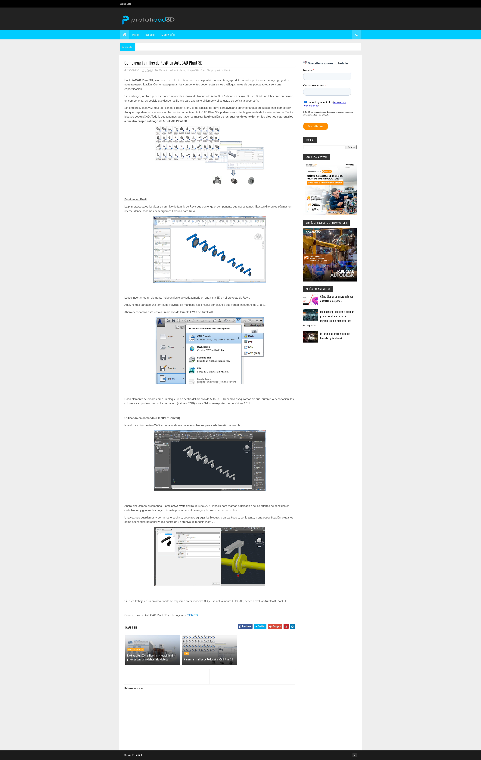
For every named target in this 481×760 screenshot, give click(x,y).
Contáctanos (125, 3)
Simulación (168, 35)
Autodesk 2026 (135, 649)
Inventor (150, 35)
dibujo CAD (193, 70)
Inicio (135, 35)
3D (160, 70)
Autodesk (179, 70)
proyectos (217, 70)
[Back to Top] (354, 755)
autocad (168, 70)
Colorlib (138, 754)
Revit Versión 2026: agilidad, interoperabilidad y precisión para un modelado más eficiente (150, 657)
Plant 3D (205, 70)
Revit (227, 70)
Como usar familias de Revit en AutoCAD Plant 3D (208, 659)
